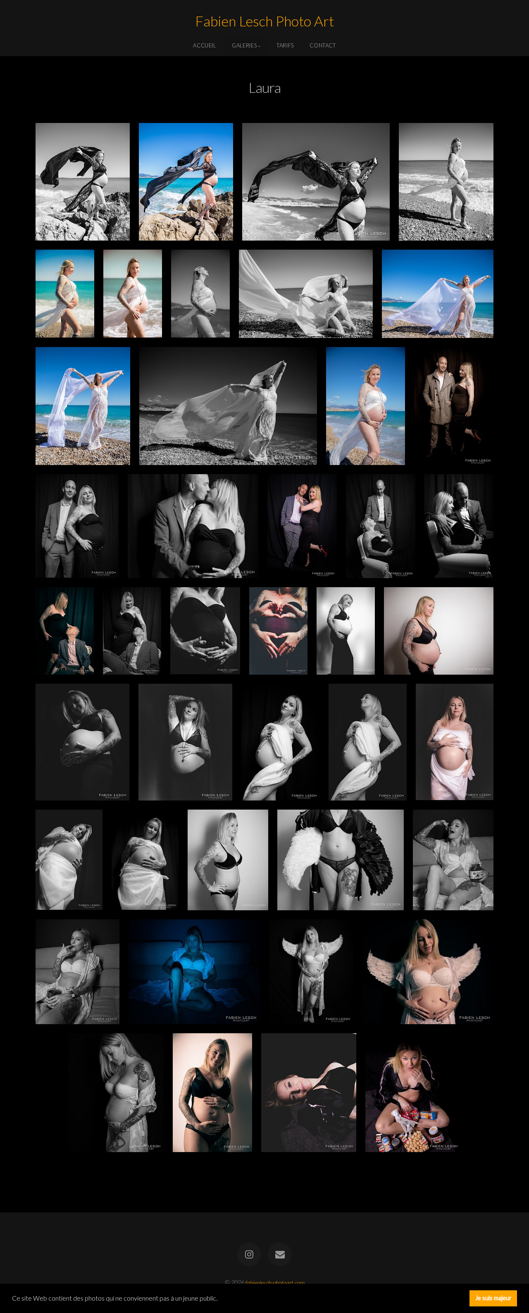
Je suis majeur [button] (493, 1297)
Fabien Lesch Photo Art (264, 21)
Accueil (204, 45)
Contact (323, 45)
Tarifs (285, 45)
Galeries (244, 45)
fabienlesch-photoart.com (275, 1282)
